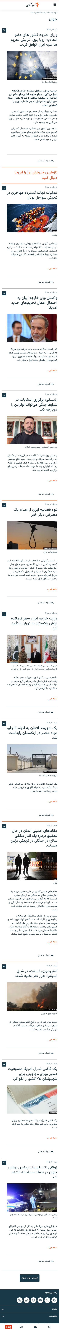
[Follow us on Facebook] (54, 1300)
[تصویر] (35, 1327)
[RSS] (19, 1300)
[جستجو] (49, 1327)
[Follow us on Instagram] (33, 1300)
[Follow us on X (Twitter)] (47, 1300)
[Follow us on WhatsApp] (26, 1300)
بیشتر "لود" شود (29, 1278)
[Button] (46, 161)
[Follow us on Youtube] (40, 1300)
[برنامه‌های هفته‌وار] (21, 1327)
